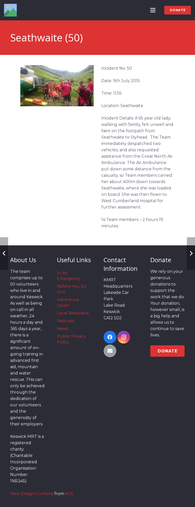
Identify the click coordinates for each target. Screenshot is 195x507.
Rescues (65, 320)
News (62, 328)
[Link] (10, 10)
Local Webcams (73, 313)
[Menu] (153, 10)
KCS (69, 493)
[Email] (110, 351)
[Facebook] (110, 337)
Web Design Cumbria (31, 493)
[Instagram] (123, 337)
